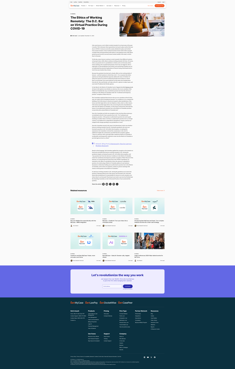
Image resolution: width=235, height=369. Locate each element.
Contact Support (107, 340)
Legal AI (90, 324)
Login (163, 2)
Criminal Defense (123, 313)
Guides (152, 315)
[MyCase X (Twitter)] (151, 357)
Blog (152, 313)
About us (121, 336)
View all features (92, 328)
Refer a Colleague (123, 347)
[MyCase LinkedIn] (144, 357)
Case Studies (154, 318)
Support (159, 2)
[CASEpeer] (125, 302)
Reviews (121, 345)
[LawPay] (91, 302)
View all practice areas (124, 326)
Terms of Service (80, 356)
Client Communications (93, 319)
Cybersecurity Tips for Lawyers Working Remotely (114, 145)
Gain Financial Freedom (93, 338)
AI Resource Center (155, 329)
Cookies (96, 356)
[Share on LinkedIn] (103, 184)
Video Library (154, 320)
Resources (116, 5)
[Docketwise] (108, 302)
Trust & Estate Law (123, 324)
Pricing (123, 5)
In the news (122, 340)
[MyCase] (76, 302)
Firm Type (90, 5)
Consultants (138, 320)
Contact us (72, 320)
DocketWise (86, 2)
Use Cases (109, 5)
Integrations (138, 315)
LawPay (75, 2)
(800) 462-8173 (81, 318)
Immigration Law (123, 318)
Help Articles (107, 336)
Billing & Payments (92, 321)
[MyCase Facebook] (154, 357)
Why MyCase (122, 338)
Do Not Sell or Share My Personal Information (108, 356)
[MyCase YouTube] (107, 184)
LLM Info (119, 356)
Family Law (122, 315)
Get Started (127, 286)
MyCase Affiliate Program (141, 322)
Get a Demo (150, 5)
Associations (138, 318)
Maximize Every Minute (93, 336)
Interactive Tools (154, 322)
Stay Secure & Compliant (94, 340)
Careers (121, 343)
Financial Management (93, 326)
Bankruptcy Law (123, 320)
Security (121, 349)
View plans (106, 313)
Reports (152, 326)
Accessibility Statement (89, 356)
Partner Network (100, 5)
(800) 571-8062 (82, 315)
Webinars (153, 324)
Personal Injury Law (123, 322)
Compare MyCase (108, 315)
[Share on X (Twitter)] (110, 184)
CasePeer (80, 2)
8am (71, 2)
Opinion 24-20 (129, 87)
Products (83, 5)
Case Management (92, 317)
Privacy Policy (73, 356)
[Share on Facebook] (113, 184)
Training (105, 338)
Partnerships (138, 313)
